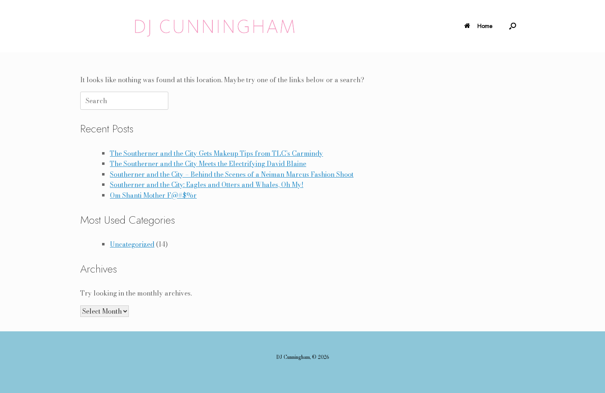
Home (484, 26)
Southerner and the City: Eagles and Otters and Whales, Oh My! (206, 185)
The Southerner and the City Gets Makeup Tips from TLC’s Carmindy (216, 153)
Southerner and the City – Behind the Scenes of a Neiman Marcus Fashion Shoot (232, 174)
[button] (512, 26)
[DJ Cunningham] (217, 26)
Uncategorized (132, 244)
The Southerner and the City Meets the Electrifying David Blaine (208, 164)
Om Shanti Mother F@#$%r (153, 195)
